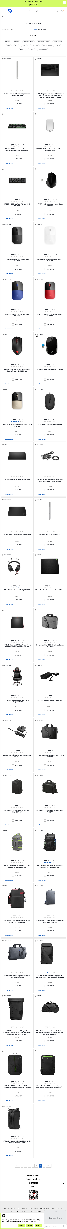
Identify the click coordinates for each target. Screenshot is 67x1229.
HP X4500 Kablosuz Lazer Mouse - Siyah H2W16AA (50, 205)
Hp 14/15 (13, 1208)
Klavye (8, 45)
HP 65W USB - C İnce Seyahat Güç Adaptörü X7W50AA (17, 756)
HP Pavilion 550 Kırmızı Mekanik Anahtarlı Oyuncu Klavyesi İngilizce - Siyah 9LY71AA (17, 150)
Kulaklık (24, 45)
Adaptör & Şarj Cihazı (47, 45)
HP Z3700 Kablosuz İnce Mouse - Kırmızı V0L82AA (49, 315)
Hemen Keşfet (33, 4)
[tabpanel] (17, 72)
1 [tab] (12, 144)
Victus (13, 1212)
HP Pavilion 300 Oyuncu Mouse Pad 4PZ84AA (49, 590)
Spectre (52, 1208)
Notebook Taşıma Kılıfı (28, 41)
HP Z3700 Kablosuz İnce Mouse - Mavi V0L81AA (17, 315)
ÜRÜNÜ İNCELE (9, 108)
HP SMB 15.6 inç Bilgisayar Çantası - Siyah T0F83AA (49, 811)
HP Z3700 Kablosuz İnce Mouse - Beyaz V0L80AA (49, 260)
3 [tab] (18, 144)
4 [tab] (53, 199)
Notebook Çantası (58, 41)
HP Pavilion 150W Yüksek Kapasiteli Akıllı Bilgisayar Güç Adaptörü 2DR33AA (50, 480)
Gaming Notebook (22, 1208)
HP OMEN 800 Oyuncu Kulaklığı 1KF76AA (17, 590)
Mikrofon (7, 41)
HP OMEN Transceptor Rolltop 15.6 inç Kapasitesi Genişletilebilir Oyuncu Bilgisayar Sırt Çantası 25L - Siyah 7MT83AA (17, 1032)
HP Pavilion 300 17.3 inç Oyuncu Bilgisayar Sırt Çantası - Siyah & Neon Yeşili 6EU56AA (49, 1087)
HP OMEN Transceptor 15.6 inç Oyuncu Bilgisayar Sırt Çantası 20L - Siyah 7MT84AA (50, 976)
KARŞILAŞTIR (18, 104)
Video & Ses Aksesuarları (43, 41)
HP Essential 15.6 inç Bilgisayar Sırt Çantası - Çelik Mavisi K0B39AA (50, 921)
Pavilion (36, 1208)
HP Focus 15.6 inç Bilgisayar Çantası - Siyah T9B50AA (50, 756)
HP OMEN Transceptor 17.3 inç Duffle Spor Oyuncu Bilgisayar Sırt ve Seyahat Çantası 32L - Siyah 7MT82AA (49, 1032)
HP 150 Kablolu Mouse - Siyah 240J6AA (50, 424)
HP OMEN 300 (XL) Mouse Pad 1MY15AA (17, 480)
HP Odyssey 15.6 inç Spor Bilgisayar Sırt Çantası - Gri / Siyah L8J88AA (50, 866)
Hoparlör (22, 49)
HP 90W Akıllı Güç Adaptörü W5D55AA (50, 700)
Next (31, 72)
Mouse (16, 45)
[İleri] (48, 1166)
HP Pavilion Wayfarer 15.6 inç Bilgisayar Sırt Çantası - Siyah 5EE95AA (17, 1142)
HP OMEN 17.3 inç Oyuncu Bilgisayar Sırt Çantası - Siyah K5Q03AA (17, 921)
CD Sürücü (31, 49)
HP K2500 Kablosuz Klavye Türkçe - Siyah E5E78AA (17, 205)
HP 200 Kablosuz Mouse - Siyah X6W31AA (50, 369)
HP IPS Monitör (41, 1212)
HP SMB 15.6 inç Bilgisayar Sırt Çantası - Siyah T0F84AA (17, 811)
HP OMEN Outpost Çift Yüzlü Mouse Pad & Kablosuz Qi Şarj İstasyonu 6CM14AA (17, 646)
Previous (2, 72)
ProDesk (33, 1212)
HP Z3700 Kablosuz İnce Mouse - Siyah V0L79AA (17, 260)
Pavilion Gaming (44, 1208)
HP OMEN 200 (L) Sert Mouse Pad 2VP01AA (17, 535)
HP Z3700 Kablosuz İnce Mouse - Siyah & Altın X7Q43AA (17, 425)
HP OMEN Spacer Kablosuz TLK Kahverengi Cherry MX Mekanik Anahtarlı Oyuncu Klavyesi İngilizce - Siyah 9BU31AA (50, 95)
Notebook (6, 1208)
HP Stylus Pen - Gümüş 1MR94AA (49, 535)
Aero (28, 1212)
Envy (58, 1208)
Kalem (58, 45)
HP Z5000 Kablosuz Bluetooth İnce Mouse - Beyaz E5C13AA (49, 150)
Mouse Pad (16, 41)
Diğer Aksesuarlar (43, 49)
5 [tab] (23, 144)
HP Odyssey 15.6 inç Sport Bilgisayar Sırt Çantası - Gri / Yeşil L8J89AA (17, 866)
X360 (23, 1212)
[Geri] (17, 1166)
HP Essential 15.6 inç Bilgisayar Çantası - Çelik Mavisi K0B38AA (17, 976)
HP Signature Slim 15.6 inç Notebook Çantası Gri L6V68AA (50, 646)
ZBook (18, 1212)
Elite (62, 1208)
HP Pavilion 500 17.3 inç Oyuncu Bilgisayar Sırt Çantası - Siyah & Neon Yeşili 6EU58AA (17, 1087)
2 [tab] (15, 144)
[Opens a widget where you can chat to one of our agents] (55, 1219)
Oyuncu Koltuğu (34, 45)
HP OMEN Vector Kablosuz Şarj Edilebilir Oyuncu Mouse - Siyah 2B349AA (17, 370)
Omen (30, 1208)
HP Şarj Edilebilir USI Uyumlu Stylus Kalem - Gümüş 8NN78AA (17, 94)
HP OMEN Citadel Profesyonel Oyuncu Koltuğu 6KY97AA (17, 701)
